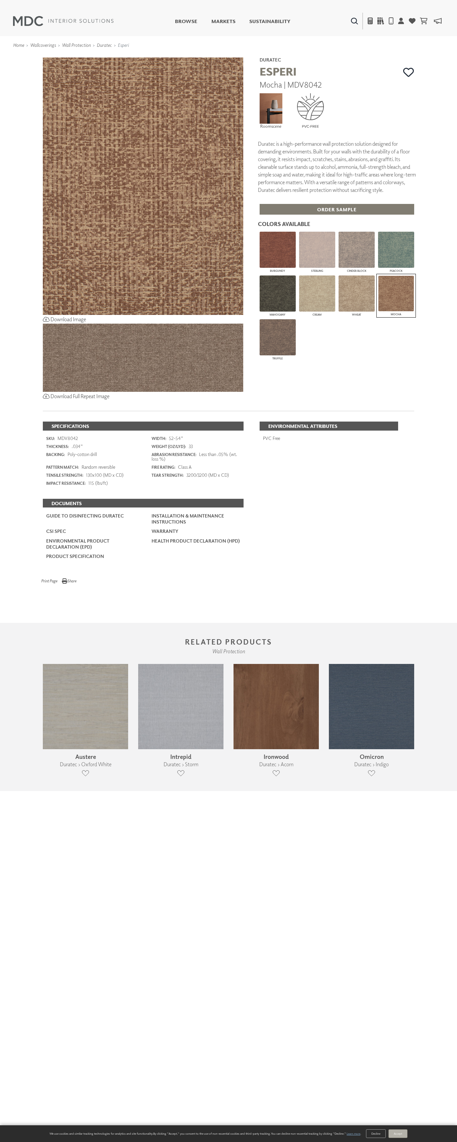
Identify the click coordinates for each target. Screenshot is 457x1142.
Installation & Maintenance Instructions (188, 519)
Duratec (104, 45)
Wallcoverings (43, 45)
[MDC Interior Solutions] (63, 21)
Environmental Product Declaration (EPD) (77, 544)
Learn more (353, 1133)
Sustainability (269, 21)
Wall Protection (76, 45)
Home (18, 45)
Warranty (165, 531)
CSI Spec (56, 531)
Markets (223, 21)
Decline (375, 1133)
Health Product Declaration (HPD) (196, 541)
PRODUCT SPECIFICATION (75, 556)
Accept (398, 1133)
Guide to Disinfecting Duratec (85, 516)
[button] (408, 72)
